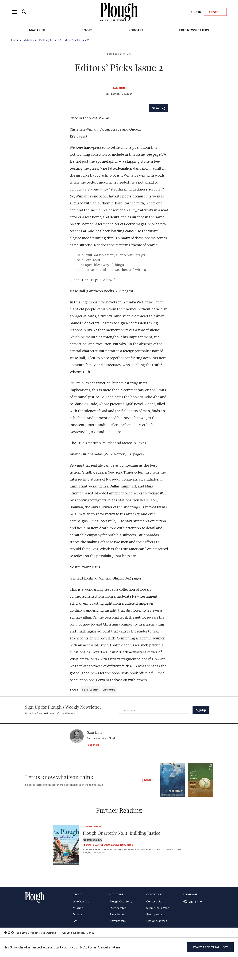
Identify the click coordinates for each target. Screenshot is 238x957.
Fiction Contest (156, 920)
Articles (29, 39)
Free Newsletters (194, 30)
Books (87, 30)
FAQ (76, 920)
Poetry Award (155, 914)
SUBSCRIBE (215, 12)
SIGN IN (196, 11)
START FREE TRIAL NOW (210, 947)
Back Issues (117, 914)
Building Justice (48, 39)
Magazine (37, 30)
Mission (78, 907)
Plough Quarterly (120, 901)
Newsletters (117, 920)
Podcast (136, 30)
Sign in (90, 932)
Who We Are (81, 901)
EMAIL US (149, 779)
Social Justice (90, 689)
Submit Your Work (158, 907)
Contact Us (153, 901)
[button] (14, 12)
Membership (117, 907)
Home (15, 39)
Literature (109, 689)
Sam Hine (118, 88)
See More (93, 744)
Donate (77, 914)
